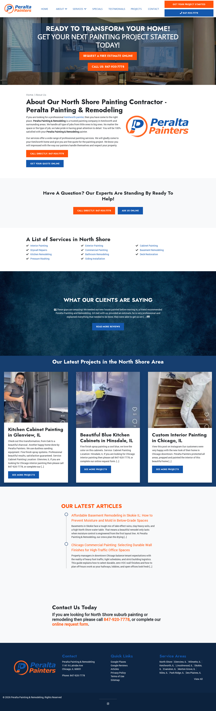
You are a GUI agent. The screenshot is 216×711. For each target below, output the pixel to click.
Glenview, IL (180, 661)
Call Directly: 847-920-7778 (47, 153)
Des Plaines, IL (193, 672)
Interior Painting (39, 245)
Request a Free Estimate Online (108, 56)
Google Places (118, 661)
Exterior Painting (94, 245)
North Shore (165, 661)
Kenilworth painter (74, 117)
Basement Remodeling (152, 250)
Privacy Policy (118, 672)
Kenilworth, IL (166, 665)
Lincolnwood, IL (184, 665)
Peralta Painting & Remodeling (27, 697)
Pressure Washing (39, 258)
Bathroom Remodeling (97, 254)
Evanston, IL (169, 669)
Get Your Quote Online (45, 163)
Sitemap (115, 680)
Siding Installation (95, 258)
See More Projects (23, 474)
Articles (115, 669)
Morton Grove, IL (186, 669)
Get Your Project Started (189, 4)
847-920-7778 (190, 13)
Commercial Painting (96, 250)
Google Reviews (119, 665)
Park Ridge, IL (177, 672)
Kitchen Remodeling (41, 254)
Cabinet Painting (149, 245)
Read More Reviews (108, 326)
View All (198, 679)
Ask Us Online (130, 210)
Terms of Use (117, 676)
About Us (40, 94)
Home (29, 94)
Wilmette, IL (194, 661)
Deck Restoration (149, 254)
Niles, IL (163, 672)
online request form (70, 624)
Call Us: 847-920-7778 (108, 67)
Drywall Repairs (38, 250)
